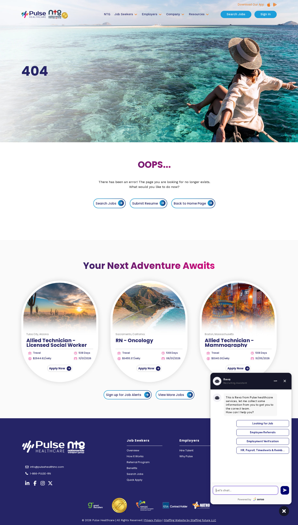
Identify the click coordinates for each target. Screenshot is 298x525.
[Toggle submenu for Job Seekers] (135, 14)
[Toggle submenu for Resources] (207, 14)
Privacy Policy (153, 520)
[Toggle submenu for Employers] (160, 14)
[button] (128, 394)
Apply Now (57, 368)
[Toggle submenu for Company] (182, 14)
